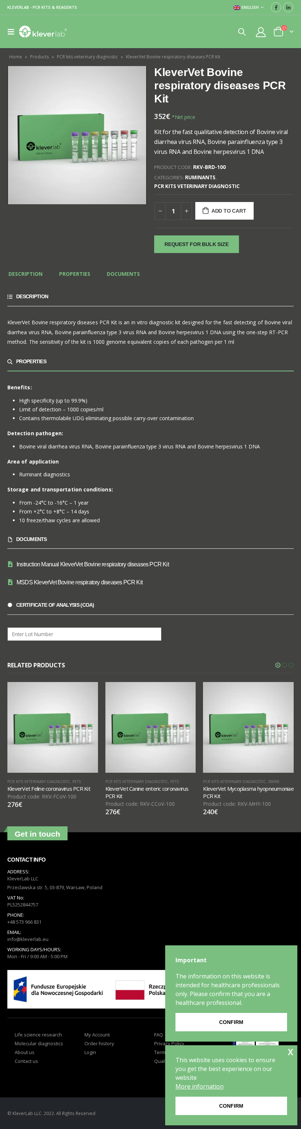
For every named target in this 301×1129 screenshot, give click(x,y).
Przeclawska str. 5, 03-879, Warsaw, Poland (54, 887)
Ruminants (200, 177)
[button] (278, 665)
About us (25, 1052)
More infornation (199, 1086)
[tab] (25, 274)
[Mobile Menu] (13, 31)
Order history (99, 1043)
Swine (274, 781)
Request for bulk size (196, 244)
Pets (76, 781)
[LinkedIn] (288, 7)
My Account (97, 1034)
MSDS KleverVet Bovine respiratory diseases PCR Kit (79, 582)
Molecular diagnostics (39, 1043)
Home (15, 57)
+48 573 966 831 (24, 922)
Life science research (38, 1034)
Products (39, 57)
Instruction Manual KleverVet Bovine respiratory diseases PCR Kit (93, 564)
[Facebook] (276, 7)
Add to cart (228, 211)
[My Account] (261, 32)
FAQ (158, 1034)
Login (90, 1052)
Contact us (26, 1061)
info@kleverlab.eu (27, 939)
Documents (123, 273)
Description (25, 273)
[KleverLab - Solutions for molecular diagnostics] (43, 31)
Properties (74, 273)
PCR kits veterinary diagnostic (87, 57)
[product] (52, 727)
